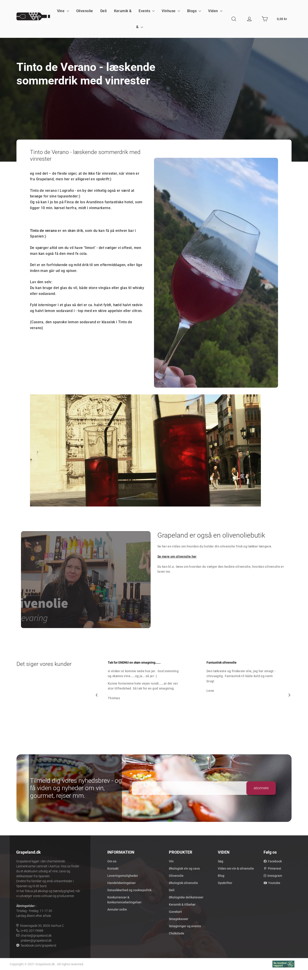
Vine (61, 11)
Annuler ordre (117, 909)
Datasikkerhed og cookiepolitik (129, 890)
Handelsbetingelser (121, 883)
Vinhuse (169, 11)
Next (289, 695)
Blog (221, 875)
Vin (171, 861)
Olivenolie (84, 11)
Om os (111, 861)
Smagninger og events (185, 926)
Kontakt (113, 868)
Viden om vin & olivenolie (236, 868)
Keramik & (123, 11)
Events (145, 11)
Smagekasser (178, 919)
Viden (213, 11)
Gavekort (175, 911)
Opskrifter (225, 883)
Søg (220, 861)
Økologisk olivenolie (183, 883)
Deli (103, 11)
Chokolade (176, 933)
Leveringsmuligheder (122, 875)
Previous (96, 695)
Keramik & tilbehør (182, 904)
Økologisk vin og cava (184, 868)
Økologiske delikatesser (186, 897)
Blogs (192, 11)
